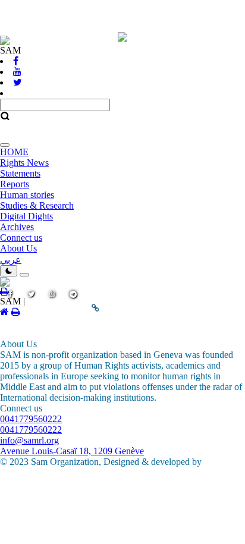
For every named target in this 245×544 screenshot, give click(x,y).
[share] (31, 307)
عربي (10, 259)
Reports (14, 184)
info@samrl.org (29, 440)
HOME (14, 152)
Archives (17, 227)
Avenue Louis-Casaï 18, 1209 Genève (72, 451)
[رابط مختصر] (95, 308)
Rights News (24, 163)
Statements (20, 173)
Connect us (21, 237)
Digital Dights (26, 216)
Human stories (27, 195)
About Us (18, 248)
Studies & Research (37, 205)
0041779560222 (31, 419)
